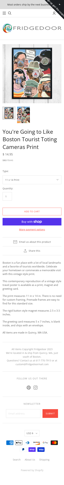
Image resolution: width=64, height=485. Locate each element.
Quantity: (8, 188)
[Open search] (9, 13)
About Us (30, 459)
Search (17, 459)
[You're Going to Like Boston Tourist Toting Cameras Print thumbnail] (23, 115)
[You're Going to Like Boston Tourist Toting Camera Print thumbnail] (9, 113)
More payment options (32, 229)
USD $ (29, 433)
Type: (6, 171)
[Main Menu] (4, 13)
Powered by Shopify (32, 470)
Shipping (44, 459)
